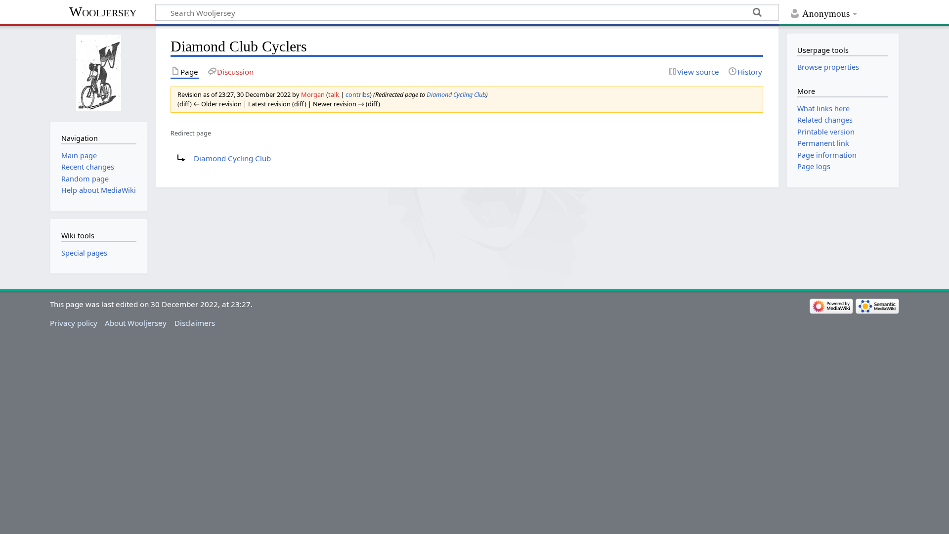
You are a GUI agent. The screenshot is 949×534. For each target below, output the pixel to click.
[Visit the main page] (98, 73)
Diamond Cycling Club (456, 94)
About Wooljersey (136, 323)
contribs (357, 94)
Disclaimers (194, 323)
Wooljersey (102, 11)
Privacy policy (73, 323)
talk (333, 94)
